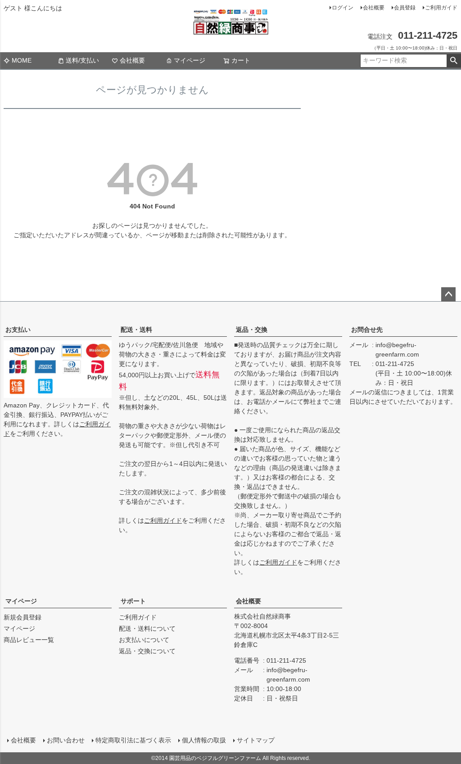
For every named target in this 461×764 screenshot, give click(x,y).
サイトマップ (256, 740)
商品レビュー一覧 (29, 639)
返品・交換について (147, 651)
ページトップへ (448, 294)
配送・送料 (136, 329)
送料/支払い (82, 60)
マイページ (189, 60)
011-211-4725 (394, 363)
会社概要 (373, 8)
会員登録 (405, 8)
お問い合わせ (66, 740)
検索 (454, 60)
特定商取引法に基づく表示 (133, 740)
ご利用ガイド (441, 8)
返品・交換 (251, 329)
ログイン (342, 8)
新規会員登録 (22, 617)
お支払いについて (144, 639)
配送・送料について (147, 628)
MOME (22, 60)
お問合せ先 (367, 329)
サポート (133, 601)
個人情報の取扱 (204, 740)
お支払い (18, 329)
